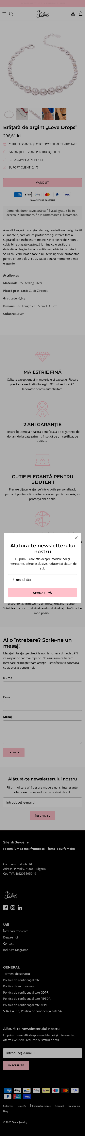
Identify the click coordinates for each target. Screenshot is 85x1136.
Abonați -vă (42, 592)
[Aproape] (76, 537)
